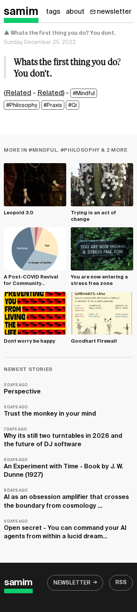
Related (18, 93)
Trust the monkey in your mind (50, 411)
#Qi (72, 105)
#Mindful (84, 93)
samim (21, 11)
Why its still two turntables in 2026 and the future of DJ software (63, 437)
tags (53, 11)
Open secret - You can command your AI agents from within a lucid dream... (65, 530)
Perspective (22, 389)
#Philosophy (21, 105)
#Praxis (52, 105)
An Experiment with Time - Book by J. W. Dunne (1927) (63, 468)
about (75, 11)
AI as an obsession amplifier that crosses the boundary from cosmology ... (66, 499)
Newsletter (72, 583)
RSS (121, 582)
